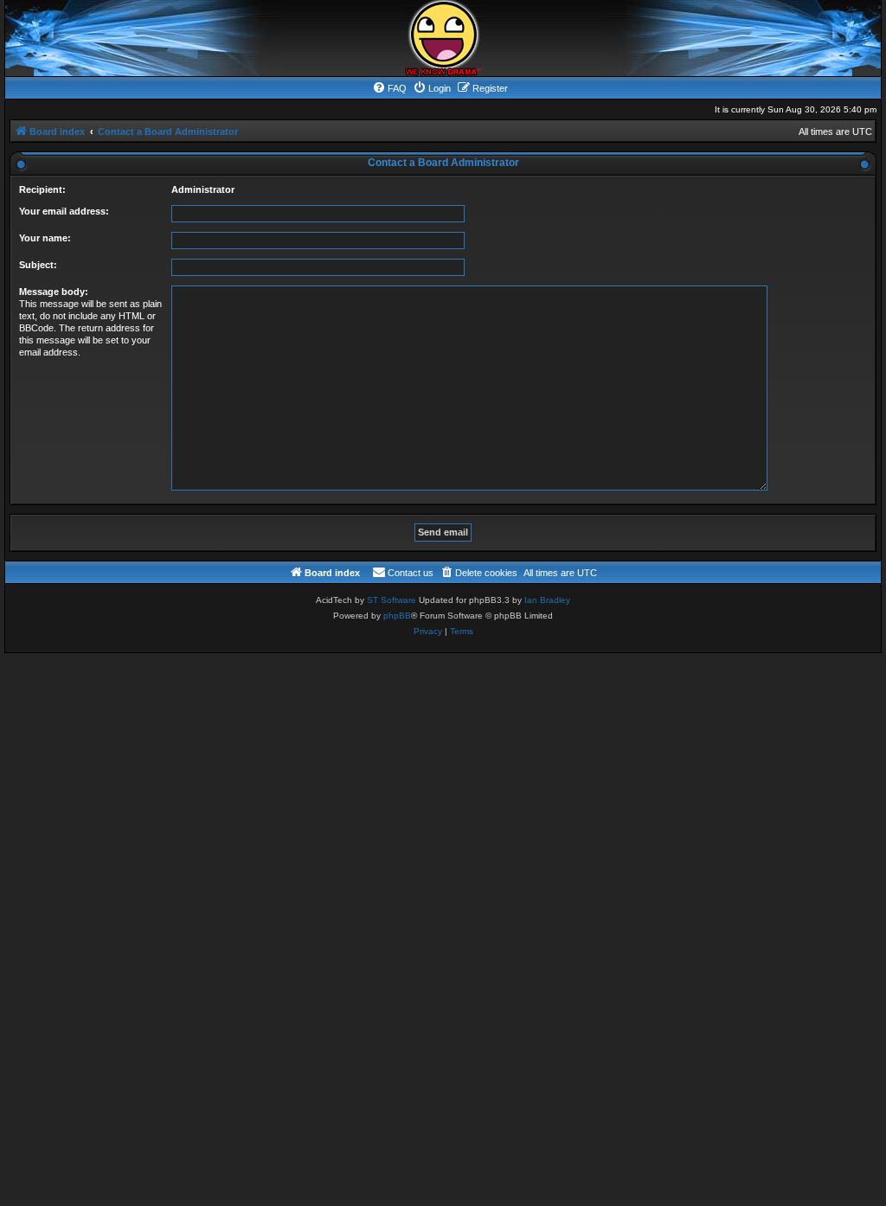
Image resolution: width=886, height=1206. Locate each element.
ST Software (391, 600)
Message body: (53, 291)
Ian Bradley (547, 600)
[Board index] (443, 38)
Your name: (45, 238)
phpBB (397, 615)
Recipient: (42, 189)
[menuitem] (389, 88)
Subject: (38, 265)
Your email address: (64, 211)
